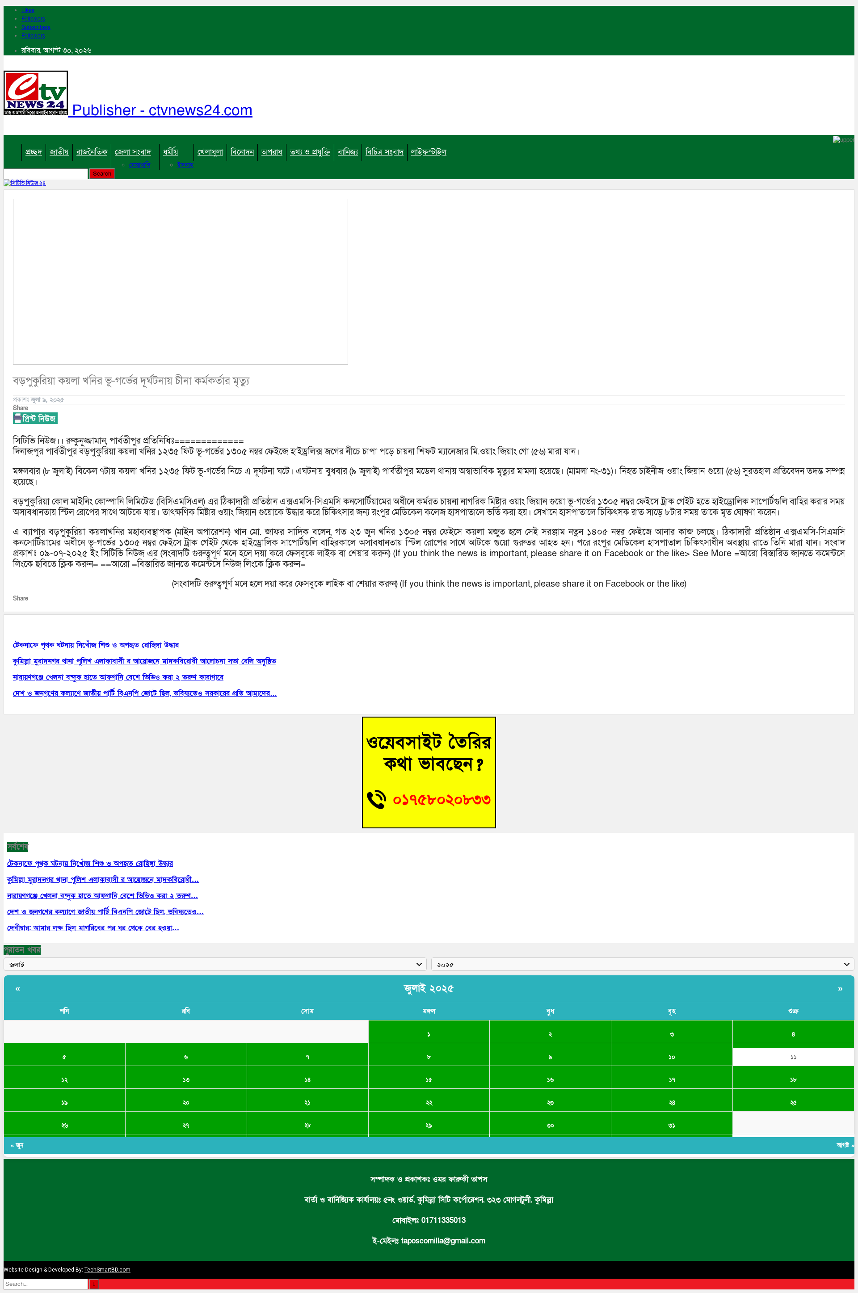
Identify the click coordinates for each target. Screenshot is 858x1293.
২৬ (64, 1125)
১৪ (307, 1080)
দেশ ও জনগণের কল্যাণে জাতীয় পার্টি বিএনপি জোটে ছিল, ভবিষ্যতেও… (105, 912)
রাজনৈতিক (91, 152)
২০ (186, 1103)
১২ (64, 1080)
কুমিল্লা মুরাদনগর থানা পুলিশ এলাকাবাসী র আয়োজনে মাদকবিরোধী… (103, 880)
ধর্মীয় (170, 152)
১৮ (793, 1080)
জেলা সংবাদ (133, 152)
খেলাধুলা (210, 152)
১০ (672, 1057)
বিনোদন (242, 152)
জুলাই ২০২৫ (429, 988)
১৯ (64, 1103)
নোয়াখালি (139, 165)
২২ (429, 1103)
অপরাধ (271, 152)
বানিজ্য (348, 152)
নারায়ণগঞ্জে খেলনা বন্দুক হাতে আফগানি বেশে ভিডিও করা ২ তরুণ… (102, 896)
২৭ (186, 1125)
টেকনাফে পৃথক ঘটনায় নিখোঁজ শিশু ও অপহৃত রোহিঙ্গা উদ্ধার (90, 864)
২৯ (428, 1125)
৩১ (672, 1125)
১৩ (186, 1080)
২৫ (793, 1103)
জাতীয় (59, 152)
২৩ (550, 1103)
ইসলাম (185, 165)
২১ (307, 1103)
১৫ (428, 1080)
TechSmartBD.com (107, 1270)
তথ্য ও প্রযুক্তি (310, 152)
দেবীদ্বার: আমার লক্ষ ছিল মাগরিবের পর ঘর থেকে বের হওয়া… (93, 928)
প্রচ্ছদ (33, 152)
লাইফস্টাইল (428, 152)
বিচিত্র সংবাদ (385, 152)
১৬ (550, 1080)
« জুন (17, 1146)
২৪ (672, 1103)
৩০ (550, 1125)
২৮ (307, 1125)
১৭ (672, 1080)
